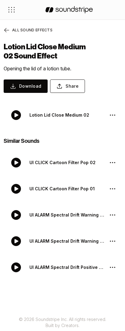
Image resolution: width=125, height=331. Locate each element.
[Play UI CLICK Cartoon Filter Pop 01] (16, 189)
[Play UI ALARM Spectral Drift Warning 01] (16, 241)
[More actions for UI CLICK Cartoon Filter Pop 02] (112, 163)
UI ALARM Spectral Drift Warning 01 (66, 241)
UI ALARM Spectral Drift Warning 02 (66, 214)
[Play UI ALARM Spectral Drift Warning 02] (16, 215)
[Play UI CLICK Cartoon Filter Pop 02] (16, 162)
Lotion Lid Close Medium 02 (59, 115)
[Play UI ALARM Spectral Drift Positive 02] (16, 267)
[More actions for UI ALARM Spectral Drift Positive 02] (112, 267)
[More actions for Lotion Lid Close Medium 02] (112, 115)
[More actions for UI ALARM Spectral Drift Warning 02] (112, 215)
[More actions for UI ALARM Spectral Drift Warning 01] (112, 241)
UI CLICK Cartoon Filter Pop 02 (62, 162)
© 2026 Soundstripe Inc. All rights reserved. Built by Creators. (62, 322)
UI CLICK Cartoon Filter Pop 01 (62, 188)
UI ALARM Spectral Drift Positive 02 (66, 267)
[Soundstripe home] (69, 9)
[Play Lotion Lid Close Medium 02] (16, 115)
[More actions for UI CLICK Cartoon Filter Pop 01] (112, 189)
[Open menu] (11, 9)
